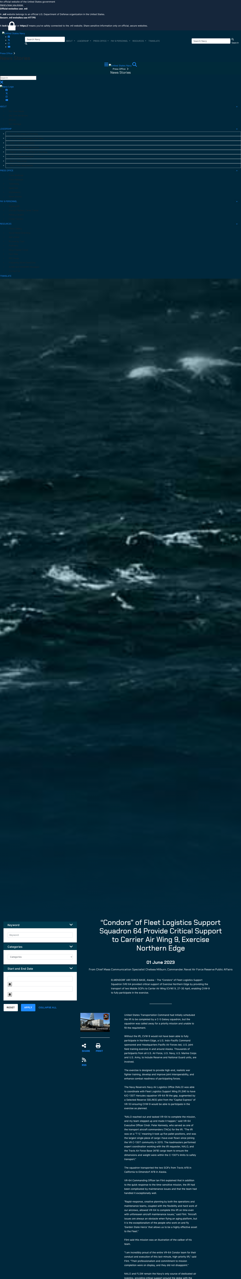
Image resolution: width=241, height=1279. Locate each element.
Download (102, 1028)
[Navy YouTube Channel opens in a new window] (9, 46)
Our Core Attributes (18, 115)
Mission (12, 119)
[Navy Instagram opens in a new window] (9, 43)
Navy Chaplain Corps (18, 250)
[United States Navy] (13, 33)
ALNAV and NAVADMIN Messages (24, 267)
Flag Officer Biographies (21, 165)
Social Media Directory (19, 233)
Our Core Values (16, 111)
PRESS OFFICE (6, 170)
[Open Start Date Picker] (10, 984)
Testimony (14, 183)
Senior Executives (18, 161)
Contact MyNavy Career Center (24, 210)
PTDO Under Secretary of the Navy (27, 138)
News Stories (15, 196)
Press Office (6, 53)
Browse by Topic (17, 241)
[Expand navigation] (106, 65)
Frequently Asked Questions (22, 262)
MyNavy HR (14, 206)
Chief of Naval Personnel (21, 156)
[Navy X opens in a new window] (9, 40)
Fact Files (13, 254)
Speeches (13, 188)
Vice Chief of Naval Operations (24, 147)
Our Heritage (15, 124)
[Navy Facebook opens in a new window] (9, 36)
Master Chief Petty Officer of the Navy (28, 152)
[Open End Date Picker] (10, 994)
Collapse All (48, 1007)
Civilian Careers (16, 219)
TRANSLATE (5, 276)
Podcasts (13, 245)
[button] (120, 5)
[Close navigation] (1, 83)
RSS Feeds (14, 258)
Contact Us (14, 271)
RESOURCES (5, 223)
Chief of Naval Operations (22, 143)
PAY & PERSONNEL (8, 201)
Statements (14, 192)
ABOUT (3, 106)
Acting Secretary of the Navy (24, 133)
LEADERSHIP (6, 128)
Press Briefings (16, 175)
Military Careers (16, 214)
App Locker (14, 237)
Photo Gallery (15, 228)
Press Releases (16, 179)
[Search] (134, 65)
